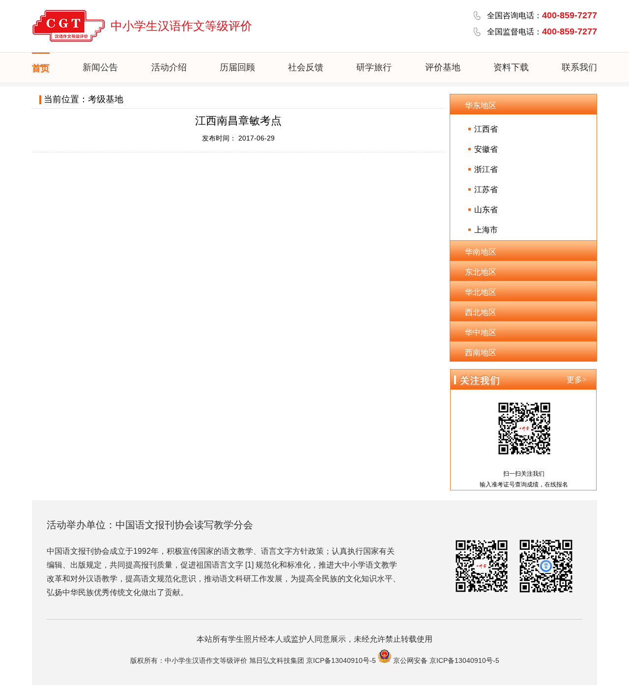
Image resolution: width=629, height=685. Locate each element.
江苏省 (486, 189)
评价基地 (442, 67)
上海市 (486, 230)
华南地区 (480, 252)
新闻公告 (100, 67)
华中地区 (480, 332)
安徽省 (486, 149)
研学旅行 (374, 67)
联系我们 (579, 67)
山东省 (486, 209)
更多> (577, 379)
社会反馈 (305, 67)
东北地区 (480, 272)
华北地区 (480, 292)
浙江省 (486, 169)
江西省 (486, 129)
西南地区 (480, 352)
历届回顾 (237, 67)
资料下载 (511, 67)
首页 (41, 68)
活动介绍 (169, 67)
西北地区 (480, 312)
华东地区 (480, 105)
